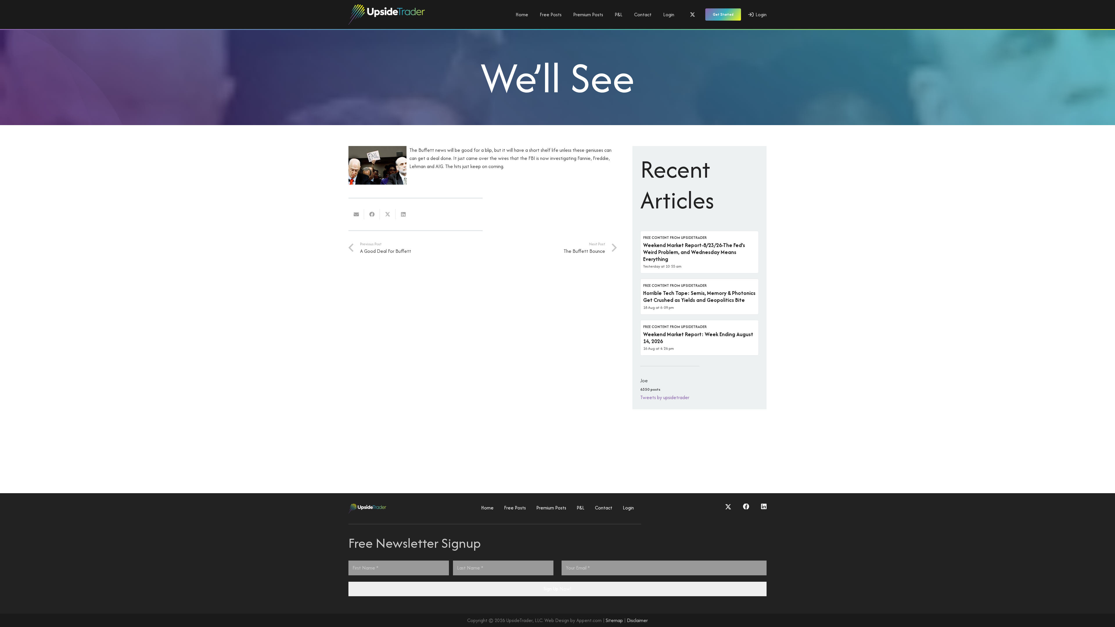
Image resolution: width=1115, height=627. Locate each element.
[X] (692, 14)
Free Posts (515, 507)
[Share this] (372, 214)
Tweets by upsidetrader (664, 397)
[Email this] (356, 214)
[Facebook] (746, 507)
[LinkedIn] (764, 507)
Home (487, 507)
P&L (581, 507)
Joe (644, 380)
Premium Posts (551, 507)
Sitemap (614, 620)
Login (628, 507)
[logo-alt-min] (386, 14)
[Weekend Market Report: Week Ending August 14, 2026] (699, 338)
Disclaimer (637, 620)
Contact (603, 507)
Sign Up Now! (557, 588)
